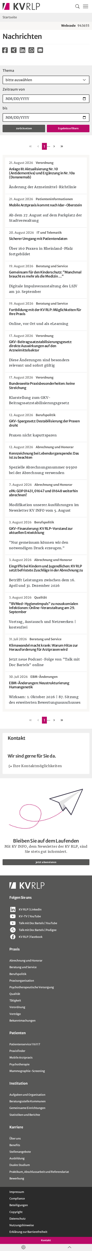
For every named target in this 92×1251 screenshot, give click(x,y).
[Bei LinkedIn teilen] (22, 50)
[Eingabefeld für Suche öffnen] (77, 6)
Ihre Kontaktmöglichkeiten (37, 766)
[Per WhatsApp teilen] (31, 51)
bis (5, 108)
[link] (44, 146)
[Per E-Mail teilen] (40, 50)
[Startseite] (21, 6)
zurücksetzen (24, 128)
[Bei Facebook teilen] (5, 50)
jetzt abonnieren (46, 862)
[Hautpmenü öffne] (85, 6)
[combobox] (46, 80)
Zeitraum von (14, 89)
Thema (8, 70)
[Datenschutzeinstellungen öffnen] (23, 1247)
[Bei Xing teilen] (14, 50)
